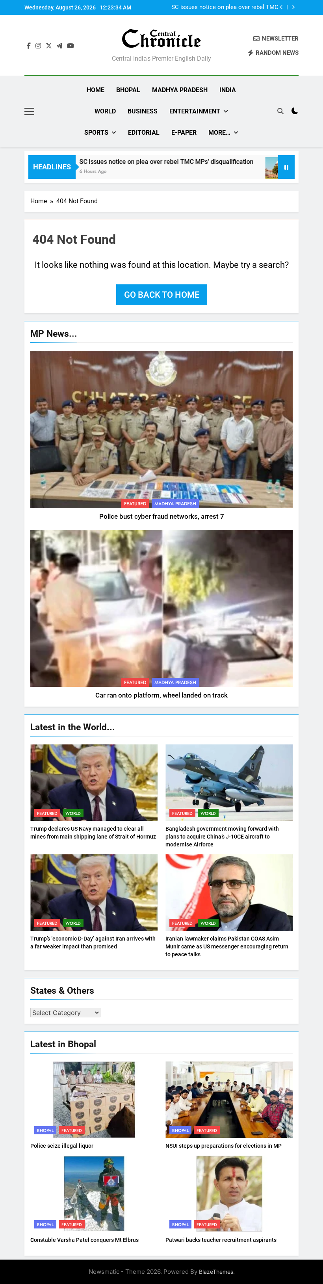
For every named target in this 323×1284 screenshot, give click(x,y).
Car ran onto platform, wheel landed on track (161, 695)
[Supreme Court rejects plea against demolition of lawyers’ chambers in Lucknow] (255, 172)
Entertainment (194, 111)
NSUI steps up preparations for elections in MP (223, 1146)
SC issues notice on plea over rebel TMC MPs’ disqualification (141, 161)
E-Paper (184, 132)
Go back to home (161, 295)
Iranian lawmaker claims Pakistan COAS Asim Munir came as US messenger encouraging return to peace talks (226, 946)
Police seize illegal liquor (61, 1146)
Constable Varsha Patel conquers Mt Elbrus (84, 1240)
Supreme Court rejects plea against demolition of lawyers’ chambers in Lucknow (232, 9)
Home (95, 90)
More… (219, 132)
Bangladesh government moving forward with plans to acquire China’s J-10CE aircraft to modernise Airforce (222, 837)
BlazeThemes (216, 1271)
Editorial (144, 132)
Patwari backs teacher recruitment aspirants (221, 1240)
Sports (96, 132)
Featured (135, 503)
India (227, 90)
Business (143, 111)
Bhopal (128, 90)
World (105, 111)
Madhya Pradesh (180, 90)
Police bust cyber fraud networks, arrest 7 (161, 516)
